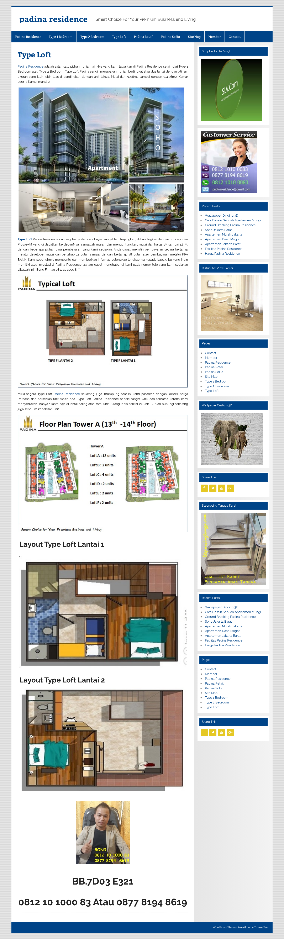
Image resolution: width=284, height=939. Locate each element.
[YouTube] (221, 488)
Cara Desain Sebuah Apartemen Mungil (233, 220)
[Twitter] (212, 488)
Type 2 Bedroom (92, 37)
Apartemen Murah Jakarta (223, 234)
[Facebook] (204, 488)
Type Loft (119, 37)
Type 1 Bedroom (61, 37)
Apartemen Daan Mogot (222, 239)
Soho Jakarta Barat (218, 230)
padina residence (53, 19)
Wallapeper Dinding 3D (221, 215)
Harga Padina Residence (222, 253)
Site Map (194, 37)
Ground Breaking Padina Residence (230, 225)
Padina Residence (28, 37)
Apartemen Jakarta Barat (223, 244)
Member (214, 37)
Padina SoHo (170, 37)
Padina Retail (143, 37)
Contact (235, 37)
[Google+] (230, 488)
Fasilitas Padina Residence (223, 249)
